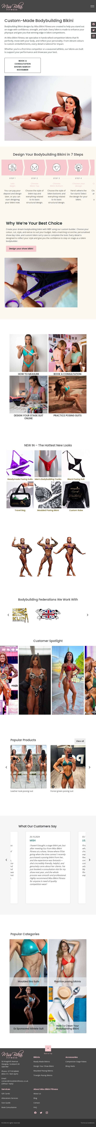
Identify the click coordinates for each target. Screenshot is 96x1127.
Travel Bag (20, 510)
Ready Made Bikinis (42, 1062)
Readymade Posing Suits (20, 479)
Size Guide (6, 1103)
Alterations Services (10, 1098)
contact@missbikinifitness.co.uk (15, 1081)
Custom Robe (76, 510)
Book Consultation (9, 1107)
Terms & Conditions (87, 1123)
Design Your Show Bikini (44, 1066)
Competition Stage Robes (76, 1062)
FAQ (35, 1107)
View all (80, 741)
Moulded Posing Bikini (48, 510)
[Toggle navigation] (92, 6)
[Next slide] (88, 615)
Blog (35, 1098)
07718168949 (13, 1071)
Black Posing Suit (76, 479)
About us (37, 1094)
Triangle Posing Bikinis (43, 1075)
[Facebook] (93, 24)
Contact (37, 1103)
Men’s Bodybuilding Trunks (48, 479)
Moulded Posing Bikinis (43, 1071)
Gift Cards (6, 1094)
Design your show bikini (21, 249)
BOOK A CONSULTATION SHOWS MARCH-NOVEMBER (22, 65)
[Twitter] (93, 30)
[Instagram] (93, 36)
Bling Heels (70, 1066)
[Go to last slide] (8, 615)
